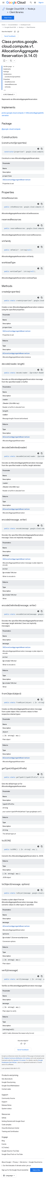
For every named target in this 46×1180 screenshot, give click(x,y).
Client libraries (16, 12)
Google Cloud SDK (15, 9)
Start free (8, 18)
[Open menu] (3, 2)
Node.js (31, 9)
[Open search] (31, 2)
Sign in (41, 2)
